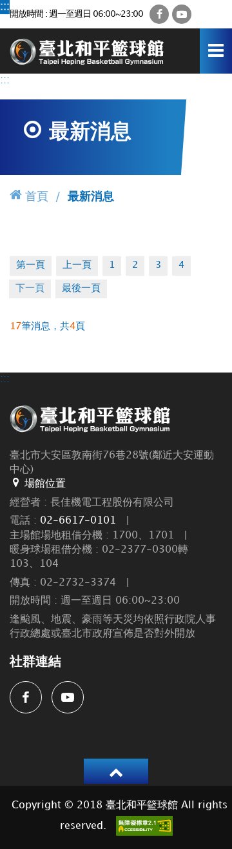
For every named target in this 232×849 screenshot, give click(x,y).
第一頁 (30, 265)
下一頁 (29, 288)
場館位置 (45, 484)
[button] (116, 771)
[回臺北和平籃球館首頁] (87, 51)
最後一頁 (81, 288)
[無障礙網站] (144, 826)
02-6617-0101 (78, 521)
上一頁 (77, 265)
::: (5, 7)
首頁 (36, 196)
